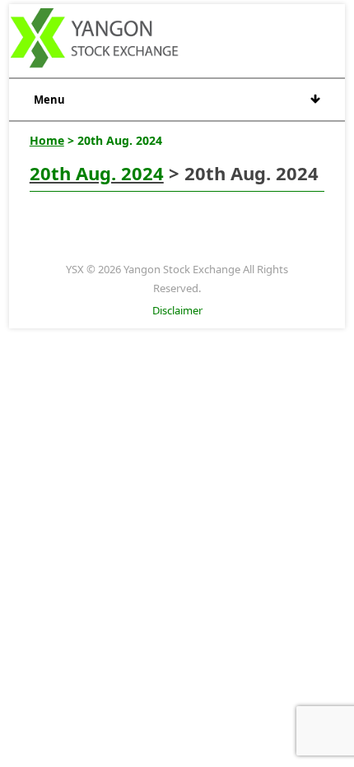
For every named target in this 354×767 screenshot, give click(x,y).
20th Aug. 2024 (97, 172)
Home (47, 140)
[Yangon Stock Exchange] (95, 40)
